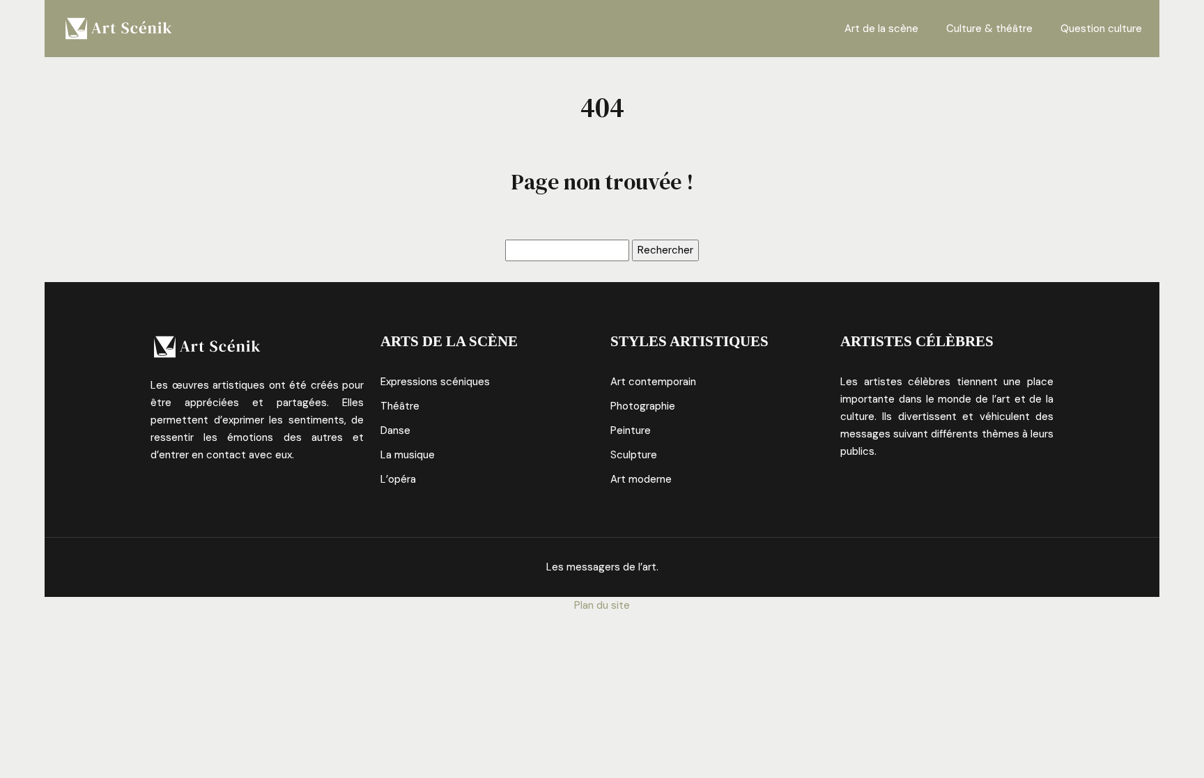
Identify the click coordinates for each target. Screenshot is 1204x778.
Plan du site (602, 605)
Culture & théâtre (989, 29)
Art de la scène (881, 29)
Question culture (1101, 29)
